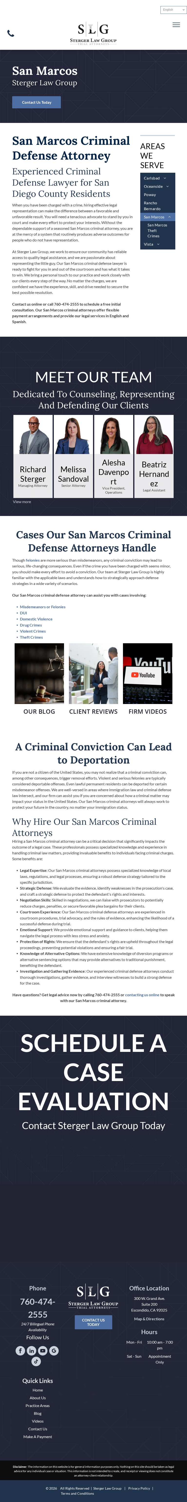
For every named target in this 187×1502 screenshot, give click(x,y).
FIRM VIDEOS (148, 711)
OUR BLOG (39, 711)
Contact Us (37, 1428)
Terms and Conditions (77, 1493)
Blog (37, 1413)
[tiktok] (36, 1362)
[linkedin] (31, 1351)
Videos (38, 1421)
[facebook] (20, 1351)
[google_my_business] (54, 1351)
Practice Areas (38, 1405)
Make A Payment (37, 1436)
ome (39, 1390)
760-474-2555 (66, 304)
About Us (38, 1397)
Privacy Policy (139, 1488)
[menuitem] (157, 178)
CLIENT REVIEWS (93, 711)
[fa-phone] (10, 37)
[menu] (176, 24)
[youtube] (42, 1351)
